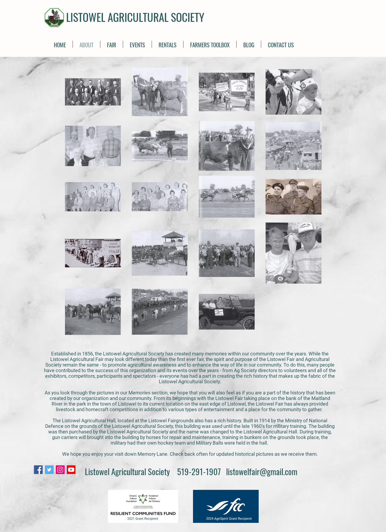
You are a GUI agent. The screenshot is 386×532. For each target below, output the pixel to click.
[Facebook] (38, 469)
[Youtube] (71, 469)
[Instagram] (60, 469)
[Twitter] (49, 469)
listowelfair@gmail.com (261, 471)
